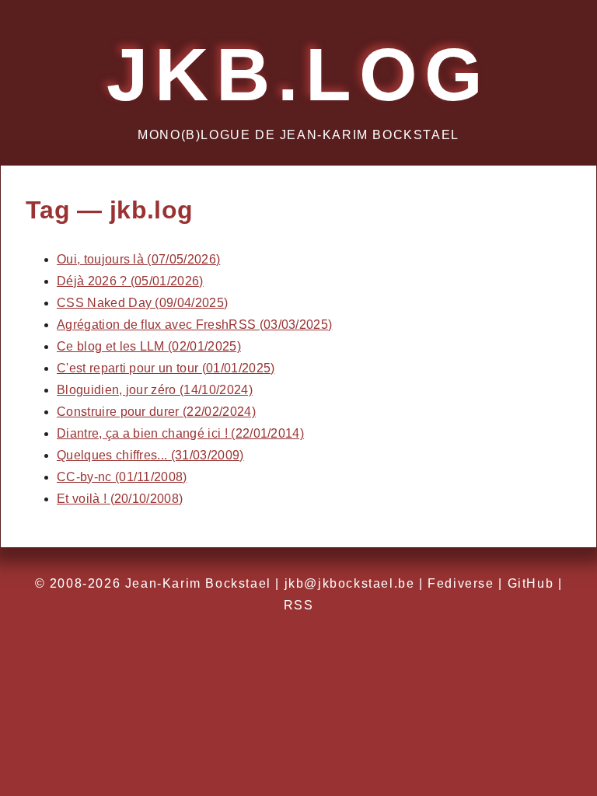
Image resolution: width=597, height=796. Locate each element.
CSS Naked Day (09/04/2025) (142, 302)
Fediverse (461, 583)
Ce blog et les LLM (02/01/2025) (149, 346)
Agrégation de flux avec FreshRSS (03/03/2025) (194, 324)
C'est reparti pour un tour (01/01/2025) (165, 368)
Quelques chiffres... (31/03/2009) (150, 455)
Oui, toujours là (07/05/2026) (138, 259)
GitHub (531, 583)
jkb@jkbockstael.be (350, 583)
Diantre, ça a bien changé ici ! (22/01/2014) (180, 433)
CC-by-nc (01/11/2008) (122, 477)
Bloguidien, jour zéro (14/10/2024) (155, 389)
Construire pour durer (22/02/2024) (156, 411)
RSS (299, 605)
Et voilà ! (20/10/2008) (120, 498)
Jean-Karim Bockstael (198, 583)
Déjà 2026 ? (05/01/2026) (130, 281)
